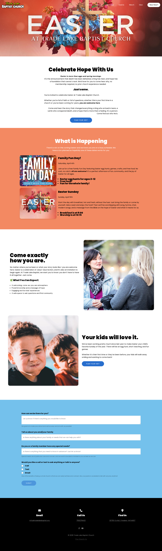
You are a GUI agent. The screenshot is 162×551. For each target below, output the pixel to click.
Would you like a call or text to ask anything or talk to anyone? (50, 462)
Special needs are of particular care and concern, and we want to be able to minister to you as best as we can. (58, 456)
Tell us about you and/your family (37, 432)
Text (27, 469)
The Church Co (81, 539)
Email (27, 473)
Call (27, 465)
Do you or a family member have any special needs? (45, 446)
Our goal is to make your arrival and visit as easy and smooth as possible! (46, 426)
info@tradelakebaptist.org (40, 520)
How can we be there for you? (34, 413)
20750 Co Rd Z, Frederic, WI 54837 (122, 520)
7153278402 (81, 520)
